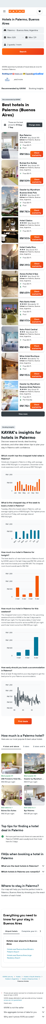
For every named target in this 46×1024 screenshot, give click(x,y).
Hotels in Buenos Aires (30, 979)
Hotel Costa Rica (28, 247)
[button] (4, 11)
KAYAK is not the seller (14, 1007)
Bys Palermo (25, 135)
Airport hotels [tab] (11, 931)
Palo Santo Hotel (27, 301)
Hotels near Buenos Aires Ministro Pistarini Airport (20, 950)
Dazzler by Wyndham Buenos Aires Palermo (30, 385)
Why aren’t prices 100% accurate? (19, 1016)
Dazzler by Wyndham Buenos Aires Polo (30, 191)
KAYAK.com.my (8, 977)
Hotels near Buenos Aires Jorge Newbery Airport (19, 956)
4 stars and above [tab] (11, 746)
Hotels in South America (32, 977)
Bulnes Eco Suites (28, 163)
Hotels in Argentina (12, 979)
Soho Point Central (28, 329)
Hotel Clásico (26, 220)
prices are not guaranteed (13, 1000)
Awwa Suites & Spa (29, 274)
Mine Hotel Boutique (29, 356)
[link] (23, 721)
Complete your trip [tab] (30, 931)
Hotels (18, 977)
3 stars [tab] (26, 746)
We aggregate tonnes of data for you (20, 1012)
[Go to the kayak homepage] (17, 11)
